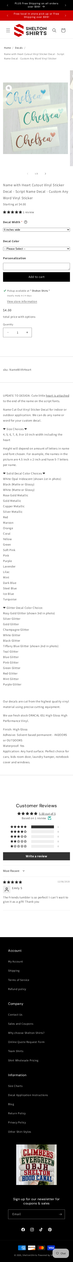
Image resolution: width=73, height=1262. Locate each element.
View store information (22, 301)
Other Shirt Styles (19, 1132)
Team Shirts (16, 1051)
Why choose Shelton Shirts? (26, 1033)
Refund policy (17, 989)
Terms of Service (18, 980)
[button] (8, 30)
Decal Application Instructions (28, 1095)
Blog (11, 1104)
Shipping (14, 970)
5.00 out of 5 (47, 814)
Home (7, 47)
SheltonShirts (30, 1255)
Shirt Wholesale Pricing (23, 1060)
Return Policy (17, 1113)
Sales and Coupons (20, 1023)
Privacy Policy (17, 1122)
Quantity (8, 324)
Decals (19, 47)
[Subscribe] (60, 1214)
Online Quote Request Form (26, 1042)
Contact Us (15, 1014)
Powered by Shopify (48, 1255)
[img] (12, 882)
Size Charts (15, 1086)
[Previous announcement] (7, 5)
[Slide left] (27, 173)
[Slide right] (45, 173)
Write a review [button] (36, 856)
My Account (15, 961)
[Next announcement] (65, 5)
